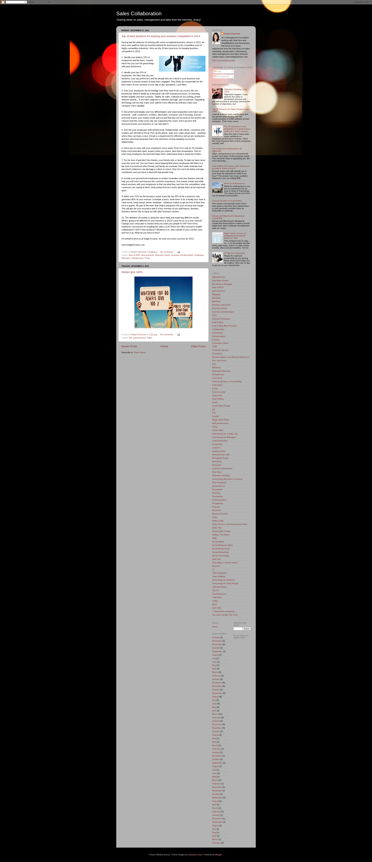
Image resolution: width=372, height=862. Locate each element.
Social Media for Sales (222, 545)
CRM (214, 347)
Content (215, 340)
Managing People (220, 458)
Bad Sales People (220, 280)
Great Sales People (221, 406)
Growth (215, 416)
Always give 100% (132, 272)
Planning (216, 493)
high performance (220, 423)
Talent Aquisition (219, 573)
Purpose (216, 507)
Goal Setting (217, 399)
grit (213, 409)
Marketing (216, 461)
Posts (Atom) (140, 352)
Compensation (219, 336)
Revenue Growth (220, 514)
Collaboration (218, 329)
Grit (130, 338)
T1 (213, 569)
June (214, 662)
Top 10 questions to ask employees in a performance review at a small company (237, 128)
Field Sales (217, 385)
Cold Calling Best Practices (224, 326)
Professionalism (219, 500)
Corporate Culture (220, 343)
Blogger (218, 855)
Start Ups (216, 559)
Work (214, 604)
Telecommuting (219, 587)
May (214, 665)
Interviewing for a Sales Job (225, 434)
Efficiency (216, 367)
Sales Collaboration (139, 13)
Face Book (217, 378)
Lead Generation (220, 441)
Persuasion (217, 489)
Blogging (216, 294)
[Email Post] (178, 252)
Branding (216, 298)
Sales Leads (217, 521)
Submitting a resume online (224, 563)
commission (217, 333)
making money (219, 451)
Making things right (221, 454)
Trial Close (217, 597)
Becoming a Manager (222, 284)
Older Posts (198, 346)
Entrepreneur (138, 258)
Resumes (216, 510)
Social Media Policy (221, 549)
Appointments (218, 277)
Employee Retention (221, 371)
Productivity (217, 496)
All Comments (222, 76)
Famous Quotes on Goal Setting (227, 201)
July (214, 658)
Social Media (218, 542)
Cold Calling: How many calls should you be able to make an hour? (230, 167)
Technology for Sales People (225, 583)
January (216, 637)
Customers (217, 354)
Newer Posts (129, 346)
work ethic (216, 608)
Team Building (218, 576)
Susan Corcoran (232, 34)
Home (164, 346)
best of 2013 (134, 255)
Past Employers (219, 482)
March (215, 672)
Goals (215, 402)
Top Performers (219, 594)
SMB (214, 538)
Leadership (217, 444)
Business (216, 301)
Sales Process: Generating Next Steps (229, 524)
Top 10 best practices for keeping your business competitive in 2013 (160, 36)
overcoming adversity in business (227, 479)
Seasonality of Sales (221, 531)
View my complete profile (223, 61)
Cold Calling (217, 322)
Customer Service (220, 350)
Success (216, 566)
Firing (147, 258)
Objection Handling (221, 475)
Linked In (216, 448)
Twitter (215, 601)
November (217, 644)
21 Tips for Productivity (234, 253)
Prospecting (217, 503)
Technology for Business (223, 580)
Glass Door (217, 395)
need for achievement (222, 468)
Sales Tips (217, 528)
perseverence (139, 338)
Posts (218, 71)
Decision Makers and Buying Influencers (230, 357)
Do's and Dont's (219, 360)
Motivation (217, 465)
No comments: (167, 252)
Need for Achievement (234, 183)
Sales (149, 338)
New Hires (217, 472)
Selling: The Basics (221, 535)
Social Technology (220, 556)
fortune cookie (218, 392)
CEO (214, 315)
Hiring (215, 427)
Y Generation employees (223, 611)
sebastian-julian (195, 855)
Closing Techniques (221, 319)
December (217, 641)
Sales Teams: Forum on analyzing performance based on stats (235, 235)
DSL (214, 364)
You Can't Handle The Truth (225, 615)
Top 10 (215, 590)
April (214, 669)
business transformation (182, 255)
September (217, 651)
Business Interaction (221, 305)
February (216, 676)
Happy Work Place (220, 420)
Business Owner (162, 255)
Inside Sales (217, 430)
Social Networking (220, 552)
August (215, 655)
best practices (147, 255)
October (216, 648)
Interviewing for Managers (224, 437)
